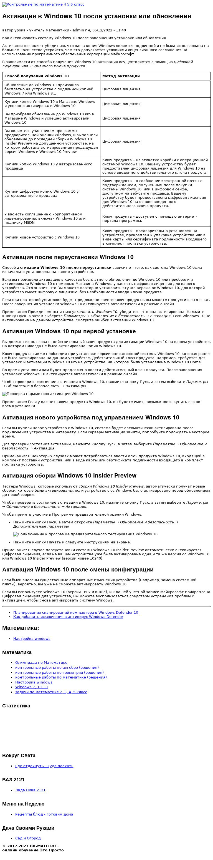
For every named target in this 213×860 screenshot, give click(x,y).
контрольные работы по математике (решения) (61, 677)
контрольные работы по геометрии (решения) (59, 672)
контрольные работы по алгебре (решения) (57, 667)
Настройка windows (31, 639)
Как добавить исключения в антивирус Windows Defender (68, 617)
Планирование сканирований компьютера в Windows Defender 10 (75, 612)
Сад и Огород (28, 838)
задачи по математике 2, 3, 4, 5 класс (51, 692)
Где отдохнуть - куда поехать (44, 766)
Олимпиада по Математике (41, 662)
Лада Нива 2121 (30, 790)
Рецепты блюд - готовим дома (44, 814)
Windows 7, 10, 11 (31, 687)
